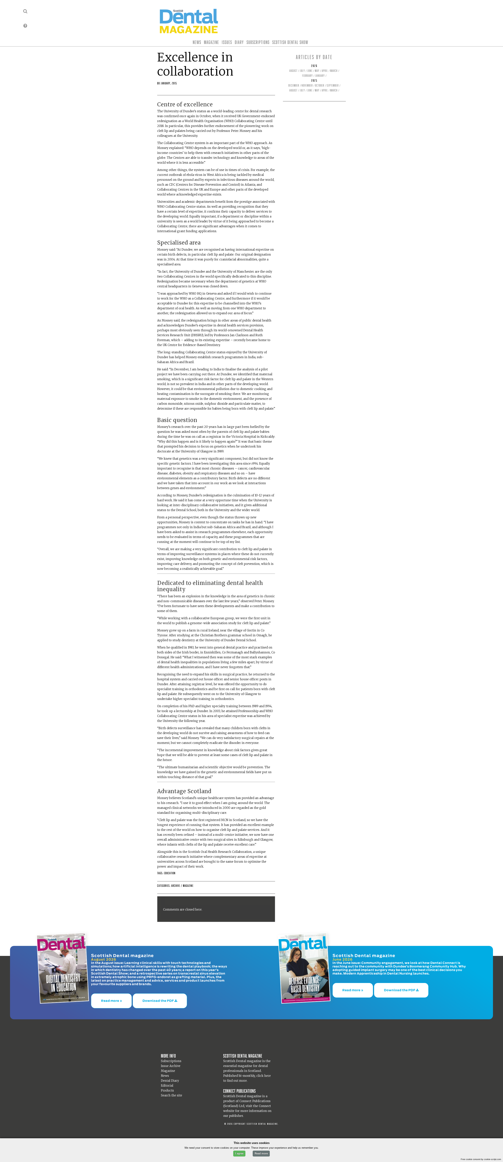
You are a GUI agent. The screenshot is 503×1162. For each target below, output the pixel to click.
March (334, 70)
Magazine (211, 42)
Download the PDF (158, 999)
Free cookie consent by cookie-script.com (481, 1159)
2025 (314, 80)
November (307, 85)
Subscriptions (258, 42)
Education (170, 873)
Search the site (171, 1091)
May (317, 70)
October (319, 85)
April (325, 70)
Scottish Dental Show (290, 42)
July (302, 70)
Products (167, 1086)
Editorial (167, 1081)
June (310, 70)
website (228, 1107)
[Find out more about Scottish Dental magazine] (25, 25)
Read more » (111, 999)
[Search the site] (25, 11)
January (320, 75)
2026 (314, 65)
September (333, 85)
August (293, 70)
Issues (227, 42)
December (293, 85)
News (197, 42)
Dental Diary (170, 1077)
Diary (239, 42)
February (307, 75)
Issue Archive (170, 1062)
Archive (175, 885)
